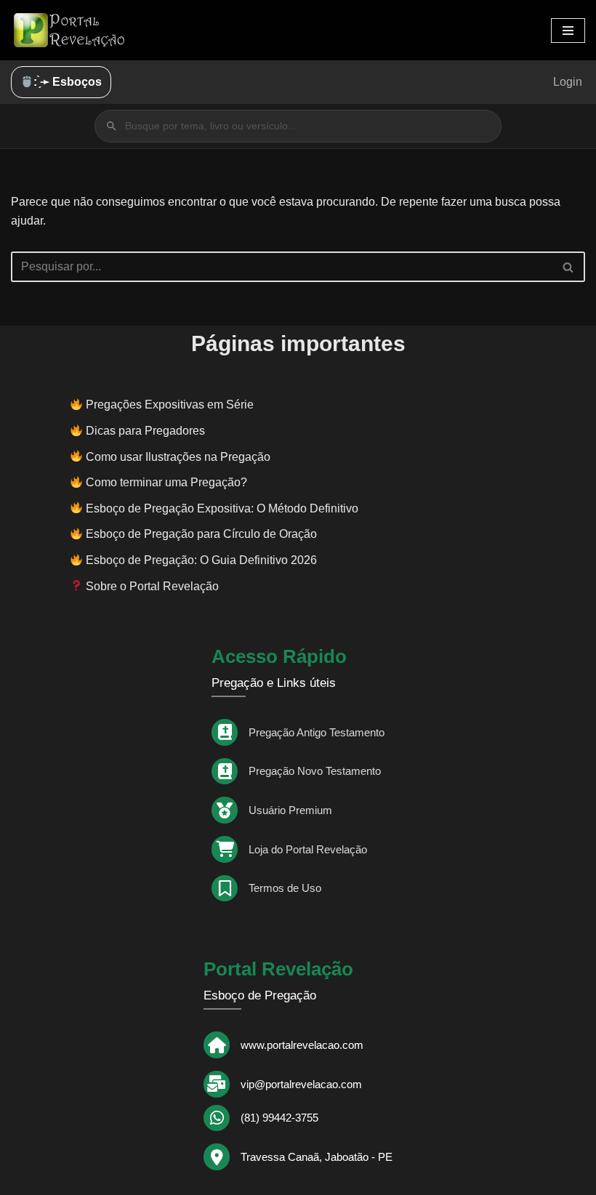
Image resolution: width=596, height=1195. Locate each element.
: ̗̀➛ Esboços (67, 82)
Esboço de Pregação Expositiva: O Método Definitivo (222, 508)
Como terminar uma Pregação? (166, 482)
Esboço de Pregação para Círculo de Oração (201, 534)
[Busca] (568, 267)
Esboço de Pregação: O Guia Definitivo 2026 (201, 560)
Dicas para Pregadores (145, 431)
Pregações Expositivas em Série (170, 404)
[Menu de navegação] (568, 30)
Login (567, 82)
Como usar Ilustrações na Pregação (178, 457)
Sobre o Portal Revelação (151, 586)
